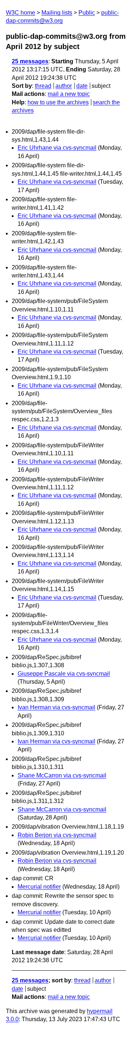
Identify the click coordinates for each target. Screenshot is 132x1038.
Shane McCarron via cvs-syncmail (62, 775)
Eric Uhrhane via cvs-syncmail (57, 148)
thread (43, 86)
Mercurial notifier (39, 887)
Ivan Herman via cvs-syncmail (56, 707)
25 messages (30, 61)
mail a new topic (69, 94)
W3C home (20, 13)
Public (86, 13)
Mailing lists (56, 13)
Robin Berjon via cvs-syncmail (57, 835)
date (82, 86)
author (63, 86)
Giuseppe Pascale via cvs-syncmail (64, 674)
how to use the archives (58, 102)
